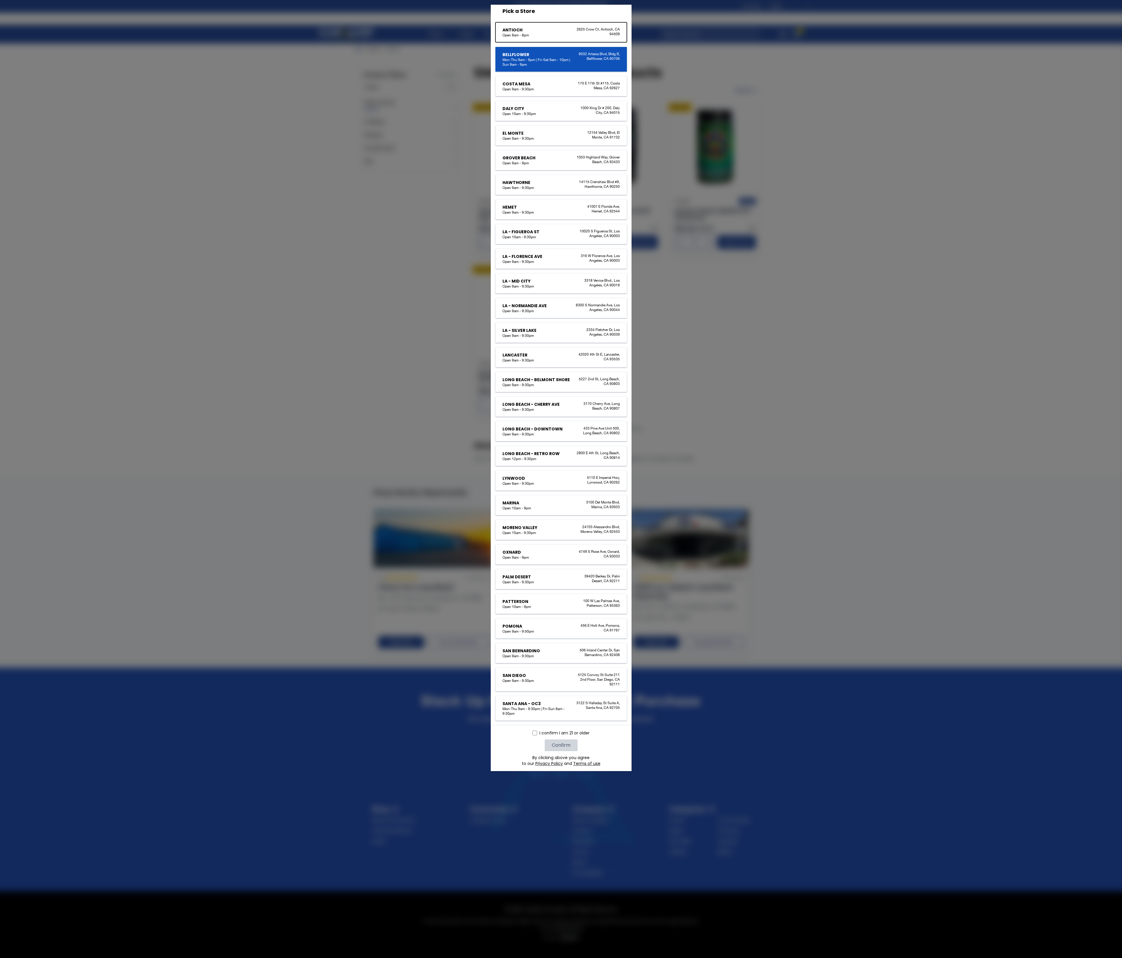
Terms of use (586, 763)
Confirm (561, 745)
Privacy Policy (549, 763)
